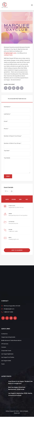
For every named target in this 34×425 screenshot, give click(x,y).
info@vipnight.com (10, 53)
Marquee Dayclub (13, 223)
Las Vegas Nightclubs (7, 354)
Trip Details (7, 158)
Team (3, 364)
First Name (7, 107)
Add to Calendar (17, 250)
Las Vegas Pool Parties (7, 357)
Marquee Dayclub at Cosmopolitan (18, 215)
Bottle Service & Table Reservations (11, 340)
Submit (8, 176)
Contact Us (4, 334)
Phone (6, 128)
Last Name (7, 114)
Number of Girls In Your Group (12, 143)
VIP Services (4, 344)
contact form (8, 55)
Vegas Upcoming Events (8, 337)
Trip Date (7, 150)
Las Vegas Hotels (6, 360)
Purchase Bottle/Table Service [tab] (17, 99)
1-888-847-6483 (13, 231)
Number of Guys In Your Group (13, 136)
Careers (3, 347)
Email (6, 121)
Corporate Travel (6, 350)
